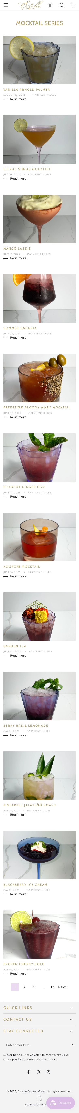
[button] (61, 5)
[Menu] (6, 5)
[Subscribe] (73, 1045)
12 (52, 987)
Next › (63, 987)
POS (39, 1096)
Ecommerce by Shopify (39, 1104)
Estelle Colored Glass (32, 1091)
